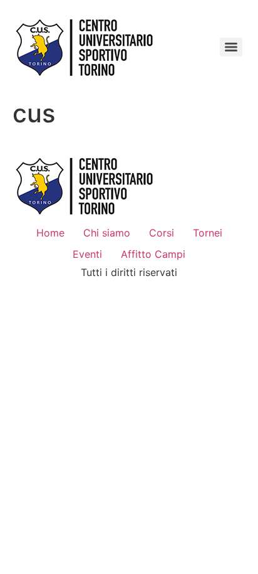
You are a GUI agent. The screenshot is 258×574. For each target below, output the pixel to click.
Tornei (207, 232)
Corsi (161, 232)
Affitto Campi (153, 254)
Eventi (87, 254)
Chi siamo (106, 232)
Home (50, 232)
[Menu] (231, 47)
